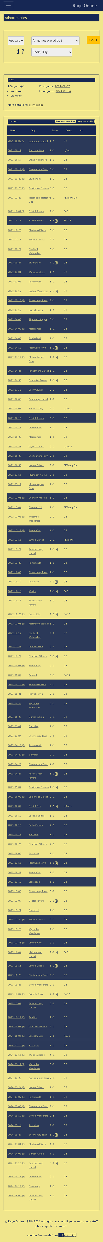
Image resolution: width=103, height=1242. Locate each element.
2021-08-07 (62, 86)
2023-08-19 (14, 834)
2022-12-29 (14, 656)
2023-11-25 (14, 975)
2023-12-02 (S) (16, 994)
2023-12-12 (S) (16, 1017)
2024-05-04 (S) (16, 1195)
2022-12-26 (14, 646)
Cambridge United (38, 141)
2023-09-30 (14, 881)
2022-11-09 (14, 572)
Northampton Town (39, 1078)
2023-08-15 (14, 825)
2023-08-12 (14, 815)
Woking (32, 591)
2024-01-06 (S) (16, 1035)
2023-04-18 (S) (16, 745)
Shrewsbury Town (38, 300)
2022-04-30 (14, 380)
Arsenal (33, 675)
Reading (33, 1017)
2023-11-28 (14, 984)
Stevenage (34, 881)
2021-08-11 (14, 150)
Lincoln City (35, 427)
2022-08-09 (14, 408)
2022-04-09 (14, 338)
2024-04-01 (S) (16, 1144)
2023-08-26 (14, 844)
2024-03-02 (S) (16, 1096)
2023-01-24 (14, 703)
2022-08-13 (14, 418)
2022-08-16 (14, 427)
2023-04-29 (14, 773)
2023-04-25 (14, 764)
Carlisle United (37, 815)
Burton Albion (36, 150)
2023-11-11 (14, 965)
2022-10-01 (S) (16, 497)
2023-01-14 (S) (16, 684)
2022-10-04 (14, 507)
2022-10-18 (14, 539)
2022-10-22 (14, 549)
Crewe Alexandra (38, 159)
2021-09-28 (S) (16, 188)
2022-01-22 (14, 249)
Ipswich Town (36, 310)
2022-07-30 (14, 389)
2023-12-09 (14, 1003)
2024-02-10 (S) (16, 1045)
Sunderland (35, 338)
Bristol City (35, 806)
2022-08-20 (14, 436)
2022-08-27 (14, 455)
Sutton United (36, 539)
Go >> (93, 40)
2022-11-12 (14, 581)
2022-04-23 (14, 370)
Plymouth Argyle (38, 319)
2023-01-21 (14, 693)
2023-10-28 (14, 929)
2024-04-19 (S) (16, 1186)
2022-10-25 (14, 562)
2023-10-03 (14, 891)
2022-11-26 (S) (16, 614)
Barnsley (33, 726)
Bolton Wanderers (38, 291)
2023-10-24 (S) (16, 919)
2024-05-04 (63, 91)
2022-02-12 (14, 291)
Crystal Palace (36, 446)
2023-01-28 (14, 716)
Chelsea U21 (35, 507)
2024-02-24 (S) (16, 1087)
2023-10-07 (14, 900)
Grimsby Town (36, 994)
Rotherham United (39, 370)
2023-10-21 (14, 910)
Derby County (36, 389)
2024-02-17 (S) (16, 1064)
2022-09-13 (14, 474)
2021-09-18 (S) (16, 169)
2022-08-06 (14, 399)
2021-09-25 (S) (16, 178)
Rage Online (85, 5)
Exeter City (34, 530)
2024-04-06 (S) (16, 1153)
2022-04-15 (14, 347)
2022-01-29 (14, 262)
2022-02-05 (14, 281)
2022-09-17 (14, 484)
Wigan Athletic (37, 239)
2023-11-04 (14, 952)
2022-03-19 (14, 310)
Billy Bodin (36, 104)
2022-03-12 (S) (16, 300)
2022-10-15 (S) (16, 530)
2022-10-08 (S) (16, 516)
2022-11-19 (14, 600)
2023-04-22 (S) (16, 754)
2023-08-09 (14, 806)
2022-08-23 (14, 446)
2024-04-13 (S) (16, 1163)
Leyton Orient (36, 465)
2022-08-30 (14, 465)
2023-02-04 (14, 735)
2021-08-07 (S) (16, 141)
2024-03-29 (14, 1134)
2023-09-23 (14, 872)
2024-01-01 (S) (16, 1026)
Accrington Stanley (39, 188)
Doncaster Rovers (38, 380)
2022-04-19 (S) (16, 357)
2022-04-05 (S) (16, 328)
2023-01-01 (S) (16, 665)
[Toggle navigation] (8, 5)
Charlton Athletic (38, 497)
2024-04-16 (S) (16, 1176)
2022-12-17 (14, 633)
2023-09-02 (14, 853)
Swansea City (36, 408)
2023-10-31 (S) (16, 942)
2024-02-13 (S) (16, 1054)
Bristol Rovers (36, 211)
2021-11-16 (14, 220)
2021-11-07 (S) (16, 211)
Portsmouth (35, 281)
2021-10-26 (14, 197)
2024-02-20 (14, 1078)
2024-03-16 (14, 1125)
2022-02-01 (14, 272)
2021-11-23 (14, 230)
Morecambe (35, 328)
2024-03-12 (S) (16, 1115)
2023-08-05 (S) (16, 796)
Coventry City (36, 1035)
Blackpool (34, 910)
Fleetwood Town (37, 230)
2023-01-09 (14, 675)
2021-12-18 (14, 239)
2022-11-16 (14, 591)
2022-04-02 (14, 319)
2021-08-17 (14, 159)
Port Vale (34, 581)
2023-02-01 (14, 726)
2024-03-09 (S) (16, 1106)
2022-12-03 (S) (16, 623)
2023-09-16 (14, 862)
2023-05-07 (14, 787)
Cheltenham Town (38, 169)
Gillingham (35, 178)
